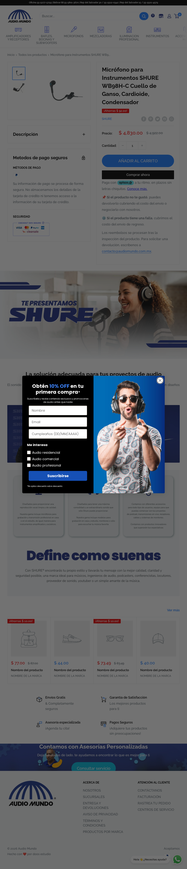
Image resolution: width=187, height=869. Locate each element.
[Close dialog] (160, 380)
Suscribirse (58, 475)
